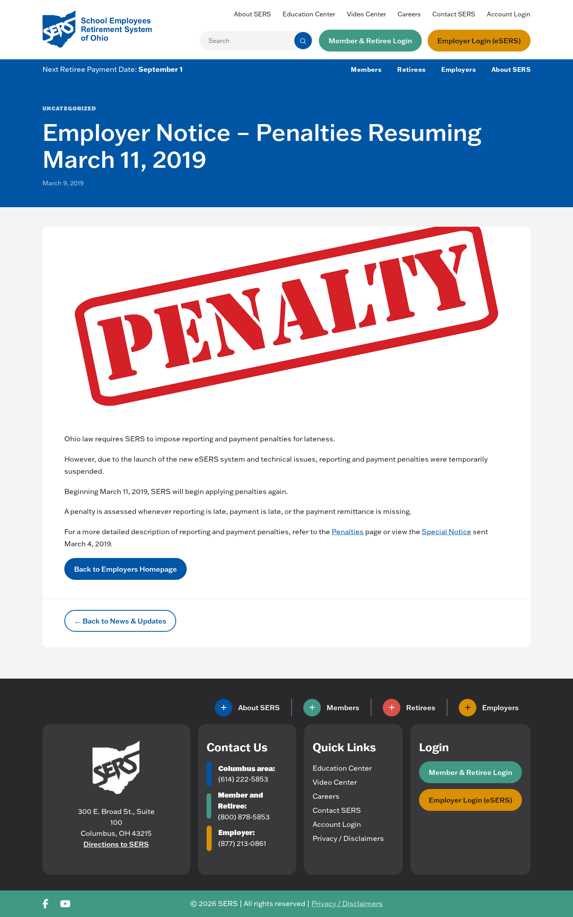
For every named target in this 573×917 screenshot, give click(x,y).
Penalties (348, 531)
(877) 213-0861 (242, 843)
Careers (409, 14)
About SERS (252, 14)
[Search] (303, 41)
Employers (458, 69)
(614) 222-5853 (243, 779)
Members (366, 69)
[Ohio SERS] (100, 28)
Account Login (509, 14)
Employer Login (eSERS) (479, 40)
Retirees (411, 69)
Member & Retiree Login (370, 40)
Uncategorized (69, 108)
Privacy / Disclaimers (348, 838)
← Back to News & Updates (120, 621)
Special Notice (446, 531)
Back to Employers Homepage (125, 569)
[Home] (116, 767)
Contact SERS (453, 14)
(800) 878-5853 (244, 816)
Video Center (366, 14)
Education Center (309, 14)
